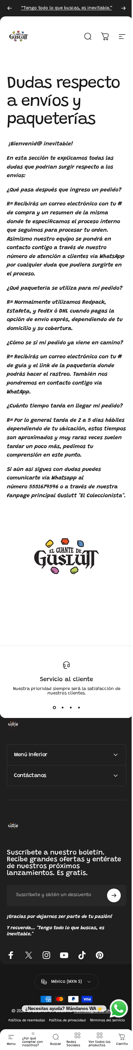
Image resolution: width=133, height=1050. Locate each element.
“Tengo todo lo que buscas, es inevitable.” (66, 8)
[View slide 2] (62, 708)
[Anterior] (9, 8)
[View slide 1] (54, 708)
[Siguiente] (123, 8)
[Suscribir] (109, 930)
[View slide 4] (79, 708)
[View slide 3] (70, 708)
